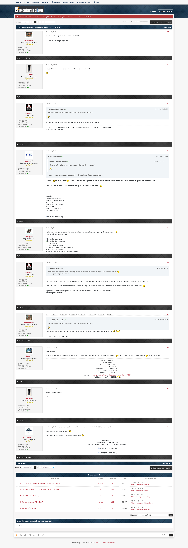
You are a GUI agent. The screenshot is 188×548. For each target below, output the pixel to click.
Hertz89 (28, 113)
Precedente (21, 463)
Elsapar (145, 490)
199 (113, 508)
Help (97, 2)
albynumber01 (28, 437)
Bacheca (37, 17)
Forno (28, 356)
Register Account (166, 11)
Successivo (166, 463)
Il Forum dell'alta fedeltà (26, 17)
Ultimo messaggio (137, 484)
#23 (168, 103)
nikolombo (146, 484)
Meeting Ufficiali (47, 17)
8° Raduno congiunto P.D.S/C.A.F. (31, 502)
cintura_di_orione (148, 503)
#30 (168, 427)
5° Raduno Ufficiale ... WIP (29, 508)
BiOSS (100, 490)
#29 (168, 388)
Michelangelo (28, 40)
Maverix (100, 502)
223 (112, 502)
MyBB (83, 542)
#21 (168, 32)
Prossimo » (48, 22)
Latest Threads (69, 2)
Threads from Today (84, 2)
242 (112, 483)
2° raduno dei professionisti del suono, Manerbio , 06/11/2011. (41, 483)
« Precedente (25, 22)
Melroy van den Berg (108, 542)
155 (113, 496)
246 (112, 490)
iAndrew (97, 542)
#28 (168, 347)
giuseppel (28, 161)
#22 (168, 65)
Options (167, 27)
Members (46, 2)
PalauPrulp (146, 497)
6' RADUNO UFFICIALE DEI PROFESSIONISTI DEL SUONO (39, 490)
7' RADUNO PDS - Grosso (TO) (30, 496)
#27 (168, 314)
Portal (27, 2)
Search (36, 2)
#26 (168, 262)
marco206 (28, 75)
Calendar (57, 2)
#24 (168, 151)
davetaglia (28, 236)
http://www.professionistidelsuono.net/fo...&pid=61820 (112, 375)
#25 (168, 228)
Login (153, 11)
